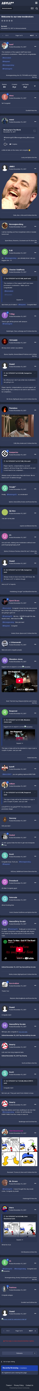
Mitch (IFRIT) (28, 1081)
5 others (29, 1172)
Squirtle (11, 354)
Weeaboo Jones (16, 659)
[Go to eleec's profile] (5, 97)
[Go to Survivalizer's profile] (5, 985)
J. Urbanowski (15, 642)
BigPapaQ (16, 399)
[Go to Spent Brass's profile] (5, 602)
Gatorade (13, 897)
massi (11, 120)
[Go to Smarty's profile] (5, 1046)
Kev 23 (19, 75)
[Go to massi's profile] (5, 121)
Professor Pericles (14, 551)
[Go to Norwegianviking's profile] (5, 225)
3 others (29, 443)
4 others (34, 354)
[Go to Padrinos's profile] (5, 1289)
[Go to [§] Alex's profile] (5, 512)
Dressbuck (13, 881)
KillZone (13, 871)
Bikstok (29, 526)
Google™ (12, 487)
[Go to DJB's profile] (5, 252)
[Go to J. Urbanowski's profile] (5, 643)
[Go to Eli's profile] (5, 1262)
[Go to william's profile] (5, 785)
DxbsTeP (23, 551)
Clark (14, 215)
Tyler (15, 331)
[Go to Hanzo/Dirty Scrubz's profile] (5, 923)
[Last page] (36, 35)
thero (22, 1172)
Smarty (12, 1044)
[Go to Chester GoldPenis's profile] (5, 271)
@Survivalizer (7, 58)
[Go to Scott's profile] (5, 855)
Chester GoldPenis (17, 270)
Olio (25, 461)
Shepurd (21, 701)
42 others (34, 75)
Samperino (28, 373)
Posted (17, 47)
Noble (11, 974)
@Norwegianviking (8, 65)
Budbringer (10, 331)
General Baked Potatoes (21, 354)
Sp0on (30, 157)
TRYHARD (25, 75)
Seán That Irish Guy (12, 701)
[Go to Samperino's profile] (5, 453)
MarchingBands (20, 998)
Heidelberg (13, 591)
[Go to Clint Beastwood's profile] (5, 1132)
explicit (22, 526)
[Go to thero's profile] (5, 1209)
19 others (31, 240)
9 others (29, 399)
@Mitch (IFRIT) (7, 774)
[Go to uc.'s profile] (5, 536)
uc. (10, 535)
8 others (29, 215)
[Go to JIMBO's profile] (5, 168)
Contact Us (29, 1385)
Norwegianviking (11, 75)
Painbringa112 (27, 1198)
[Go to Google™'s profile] (5, 488)
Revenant (10, 1172)
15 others (29, 331)
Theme (8, 1385)
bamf (5, 26)
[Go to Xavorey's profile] (5, 819)
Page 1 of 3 (19, 35)
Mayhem (12, 998)
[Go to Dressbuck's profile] (5, 882)
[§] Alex (12, 511)
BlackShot (29, 591)
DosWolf (28, 110)
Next (32, 35)
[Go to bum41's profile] (5, 768)
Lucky (23, 157)
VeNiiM (18, 871)
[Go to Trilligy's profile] (5, 315)
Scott (11, 854)
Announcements (20, 28)
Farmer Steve (28, 871)
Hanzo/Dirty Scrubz (19, 502)
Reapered (13, 711)
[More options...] (35, 46)
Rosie (30, 502)
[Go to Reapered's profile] (5, 712)
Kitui (22, 215)
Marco (30, 1063)
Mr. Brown (10, 399)
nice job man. (23, 1032)
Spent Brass (8, 240)
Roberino (16, 240)
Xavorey (12, 818)
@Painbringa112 (7, 69)
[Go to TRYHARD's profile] (5, 341)
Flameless (13, 408)
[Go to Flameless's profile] (5, 409)
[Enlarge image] (19, 191)
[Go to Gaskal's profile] (5, 836)
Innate (22, 443)
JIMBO (12, 166)
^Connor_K (17, 1172)
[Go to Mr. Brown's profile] (5, 1183)
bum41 (11, 767)
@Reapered (6, 61)
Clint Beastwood (26, 1252)
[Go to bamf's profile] (5, 46)
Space (6, 354)
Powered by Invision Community (19, 1388)
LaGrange (20, 331)
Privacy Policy (19, 1385)
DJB (11, 250)
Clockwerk (22, 240)
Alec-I (19, 215)
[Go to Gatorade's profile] (5, 899)
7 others (31, 551)
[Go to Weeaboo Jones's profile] (5, 660)
